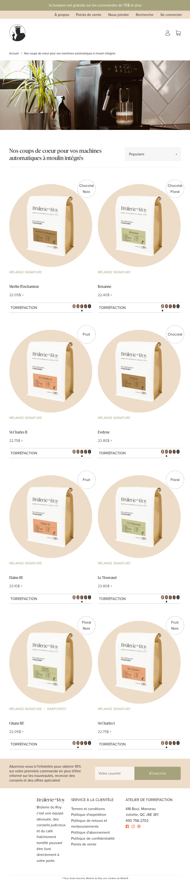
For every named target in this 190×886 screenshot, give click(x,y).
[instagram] (134, 826)
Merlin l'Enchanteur (24, 286)
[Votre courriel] (114, 773)
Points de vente (88, 14)
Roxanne (104, 286)
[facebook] (128, 826)
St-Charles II (18, 432)
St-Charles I (106, 723)
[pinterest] (140, 826)
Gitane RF (16, 723)
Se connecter (171, 14)
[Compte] (167, 32)
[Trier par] (153, 154)
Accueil (14, 53)
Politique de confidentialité (93, 838)
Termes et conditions (88, 808)
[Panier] (178, 32)
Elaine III (16, 577)
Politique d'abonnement (90, 832)
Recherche (144, 14)
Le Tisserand (107, 577)
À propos (61, 14)
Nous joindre (118, 14)
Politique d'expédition (88, 814)
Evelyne (104, 432)
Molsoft (124, 878)
